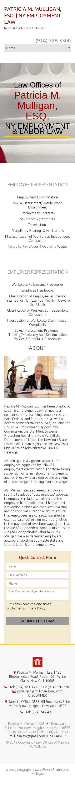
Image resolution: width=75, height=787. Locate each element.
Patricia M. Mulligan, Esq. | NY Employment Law (32, 15)
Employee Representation (38, 184)
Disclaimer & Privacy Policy (25, 608)
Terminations (37, 225)
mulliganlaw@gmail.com (27, 736)
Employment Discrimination (37, 197)
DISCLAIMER (37, 695)
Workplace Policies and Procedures (38, 284)
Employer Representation (37, 271)
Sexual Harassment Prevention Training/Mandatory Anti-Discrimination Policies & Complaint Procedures (37, 335)
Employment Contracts (37, 213)
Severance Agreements (37, 219)
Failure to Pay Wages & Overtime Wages (37, 246)
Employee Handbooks (37, 290)
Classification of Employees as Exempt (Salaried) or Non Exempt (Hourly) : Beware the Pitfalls (37, 300)
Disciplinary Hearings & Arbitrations (37, 230)
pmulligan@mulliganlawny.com (39, 691)
